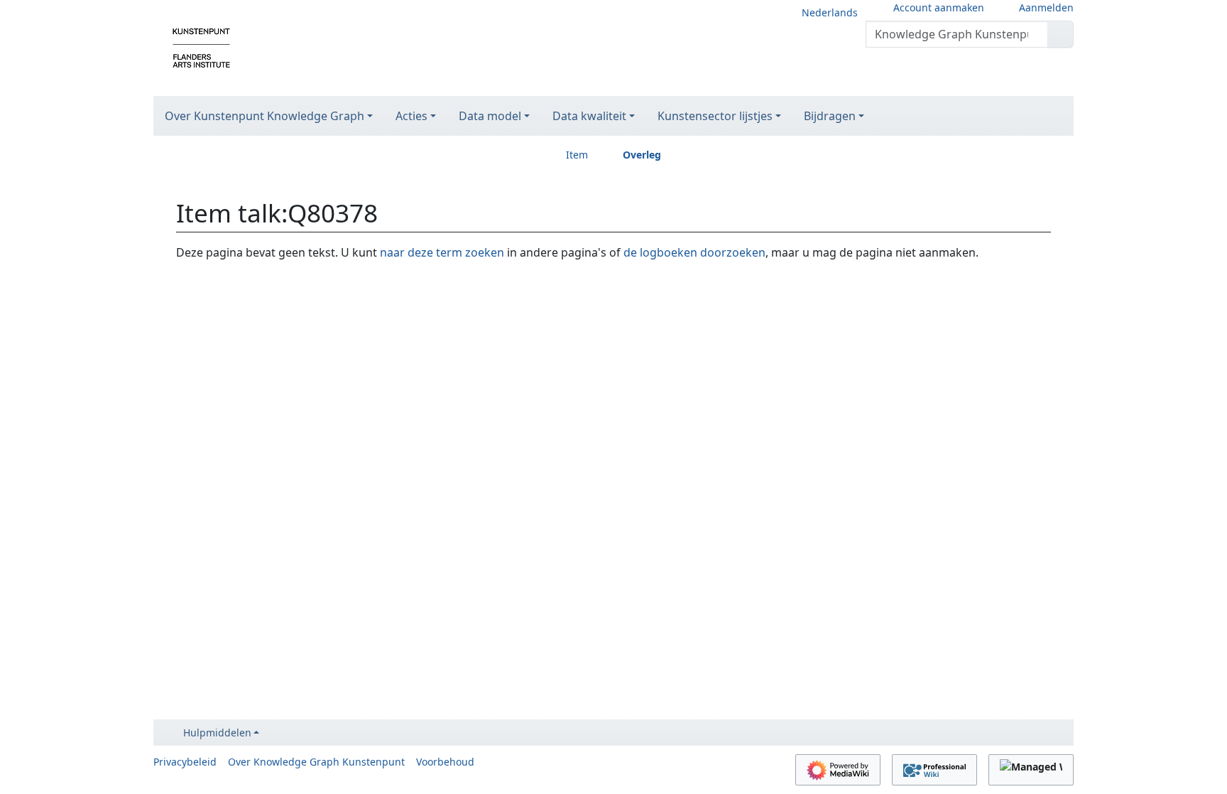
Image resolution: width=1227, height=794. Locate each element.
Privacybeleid (185, 761)
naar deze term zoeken (442, 252)
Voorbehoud (445, 761)
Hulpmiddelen (217, 732)
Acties (411, 116)
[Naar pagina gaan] (1060, 34)
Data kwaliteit (589, 116)
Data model (490, 116)
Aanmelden (1046, 7)
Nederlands (830, 12)
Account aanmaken (938, 7)
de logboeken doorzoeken (694, 252)
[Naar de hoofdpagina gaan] (201, 47)
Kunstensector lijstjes (715, 116)
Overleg (642, 154)
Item (577, 154)
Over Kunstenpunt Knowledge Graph (264, 116)
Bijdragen (830, 116)
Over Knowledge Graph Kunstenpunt (316, 761)
